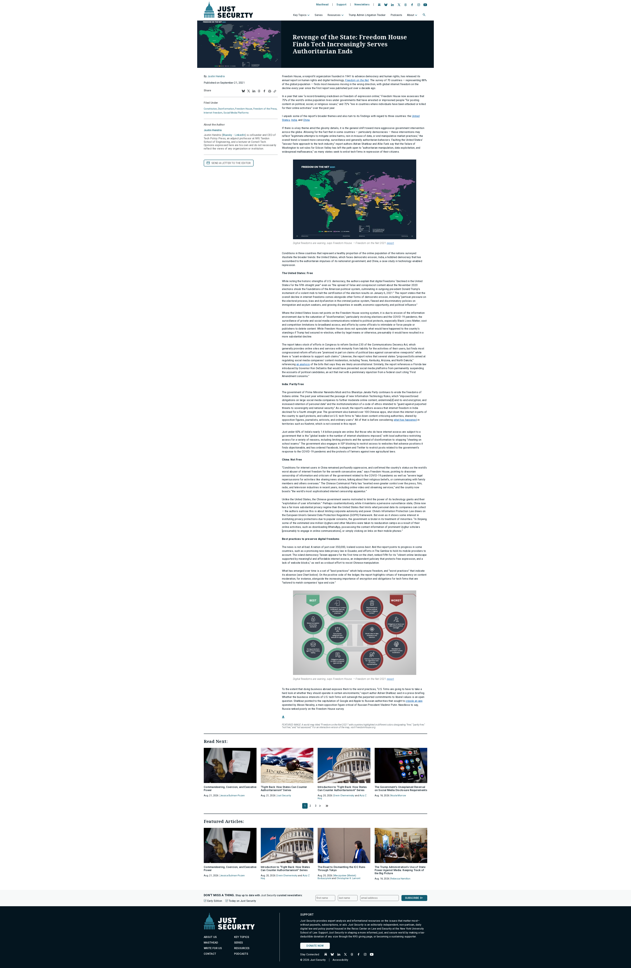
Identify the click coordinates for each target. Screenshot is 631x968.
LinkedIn (240, 135)
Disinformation (226, 108)
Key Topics (299, 15)
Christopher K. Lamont (349, 878)
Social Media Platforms (236, 112)
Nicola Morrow (398, 795)
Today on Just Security (242, 900)
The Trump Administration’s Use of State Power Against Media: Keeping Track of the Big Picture (400, 870)
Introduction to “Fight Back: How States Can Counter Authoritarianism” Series (342, 788)
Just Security (284, 795)
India (294, 120)
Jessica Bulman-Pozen (232, 795)
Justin (213, 130)
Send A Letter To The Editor (231, 163)
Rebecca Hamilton (400, 878)
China (306, 120)
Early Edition (214, 900)
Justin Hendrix (216, 76)
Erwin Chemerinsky (344, 795)
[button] (424, 15)
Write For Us (213, 948)
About (410, 15)
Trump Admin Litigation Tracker (367, 15)
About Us (210, 937)
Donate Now (315, 945)
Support (341, 4)
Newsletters (362, 4)
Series (319, 15)
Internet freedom (213, 112)
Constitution (210, 108)
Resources (333, 15)
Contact (210, 953)
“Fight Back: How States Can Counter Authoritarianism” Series (284, 788)
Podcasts (396, 15)
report (390, 243)
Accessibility (340, 959)
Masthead (322, 4)
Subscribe (412, 897)
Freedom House (243, 108)
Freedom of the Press (265, 108)
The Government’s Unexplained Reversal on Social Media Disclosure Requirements (401, 788)
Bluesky (227, 135)
